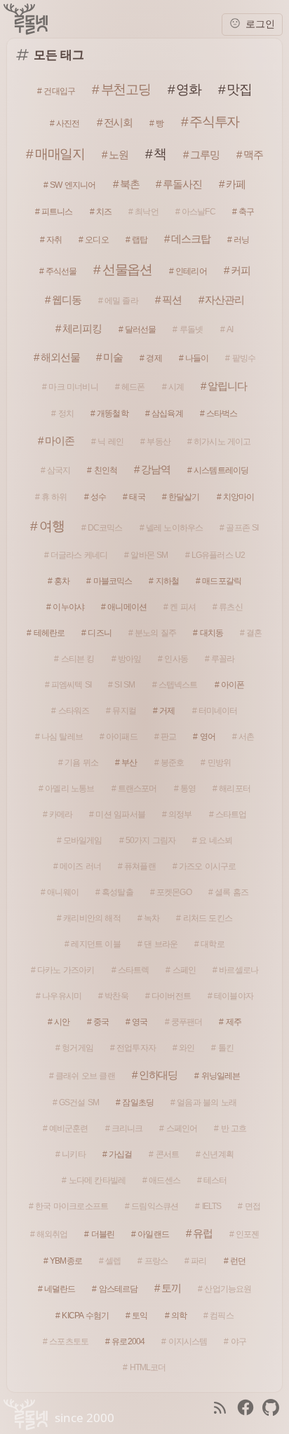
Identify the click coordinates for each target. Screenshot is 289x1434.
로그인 (259, 24)
